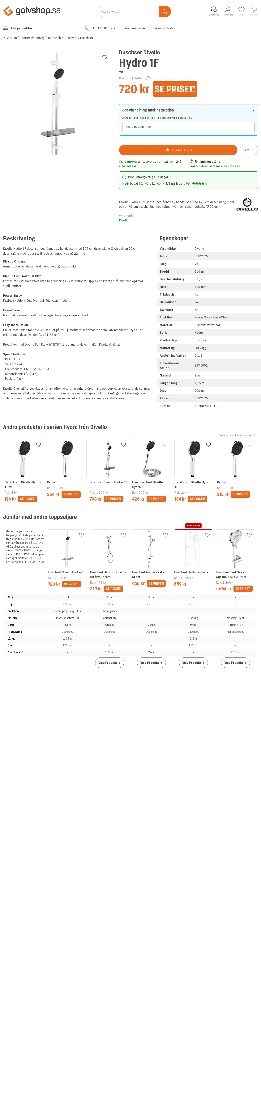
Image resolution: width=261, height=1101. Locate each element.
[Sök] (165, 11)
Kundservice (213, 15)
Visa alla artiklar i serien (236, 435)
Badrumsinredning (32, 38)
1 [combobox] (247, 150)
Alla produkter (21, 28)
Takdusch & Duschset (62, 38)
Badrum (11, 38)
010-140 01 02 (102, 28)
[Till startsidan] (31, 11)
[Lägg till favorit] (105, 57)
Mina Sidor (228, 15)
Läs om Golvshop (165, 28)
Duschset (86, 38)
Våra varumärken (134, 28)
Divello (124, 220)
